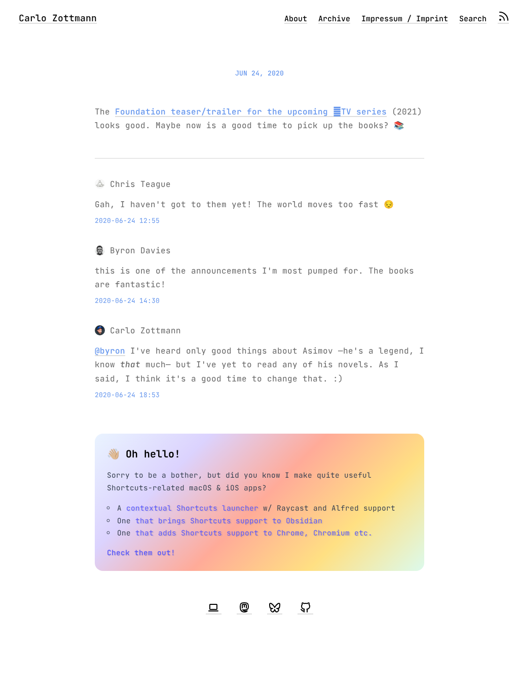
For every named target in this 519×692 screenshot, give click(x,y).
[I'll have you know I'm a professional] (213, 607)
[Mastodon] (244, 607)
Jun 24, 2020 (259, 73)
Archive (334, 19)
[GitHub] (305, 607)
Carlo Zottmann (58, 18)
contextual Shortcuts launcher (192, 508)
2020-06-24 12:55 (127, 220)
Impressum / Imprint (404, 19)
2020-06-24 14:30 (127, 300)
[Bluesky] (274, 607)
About (295, 19)
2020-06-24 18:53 (127, 395)
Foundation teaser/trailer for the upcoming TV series (251, 111)
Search (473, 19)
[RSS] (503, 19)
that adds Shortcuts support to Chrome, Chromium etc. (254, 532)
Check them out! (141, 552)
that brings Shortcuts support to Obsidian (228, 520)
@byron (110, 350)
